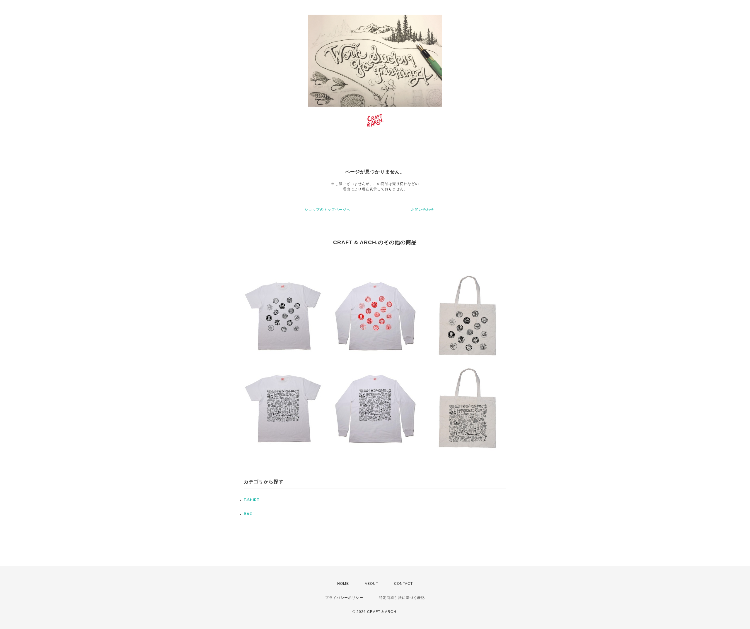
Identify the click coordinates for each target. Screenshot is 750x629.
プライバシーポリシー (344, 598)
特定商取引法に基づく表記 (402, 598)
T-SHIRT (251, 500)
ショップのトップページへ (327, 210)
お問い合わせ (422, 210)
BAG (248, 514)
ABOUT (371, 584)
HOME (343, 584)
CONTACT (403, 584)
